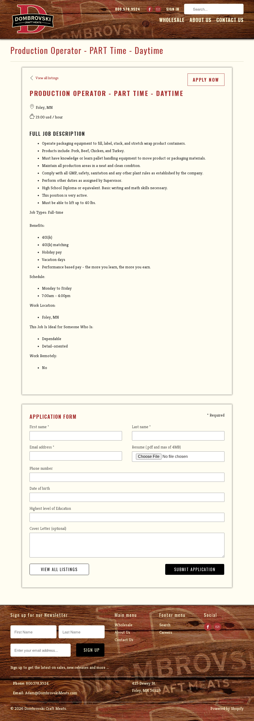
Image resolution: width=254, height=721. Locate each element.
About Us (200, 20)
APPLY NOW (206, 79)
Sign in (172, 9)
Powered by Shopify (227, 708)
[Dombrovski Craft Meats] (32, 19)
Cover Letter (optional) (48, 528)
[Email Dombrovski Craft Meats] (158, 9)
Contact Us (230, 20)
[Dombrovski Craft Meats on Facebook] (149, 9)
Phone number (41, 468)
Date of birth (40, 488)
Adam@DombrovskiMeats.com (51, 693)
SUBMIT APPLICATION (195, 569)
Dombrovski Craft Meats (45, 708)
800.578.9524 (127, 9)
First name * (39, 426)
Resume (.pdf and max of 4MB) (156, 447)
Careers (165, 632)
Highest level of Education (50, 508)
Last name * (141, 426)
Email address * (42, 447)
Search (164, 625)
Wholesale (172, 20)
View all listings (59, 569)
